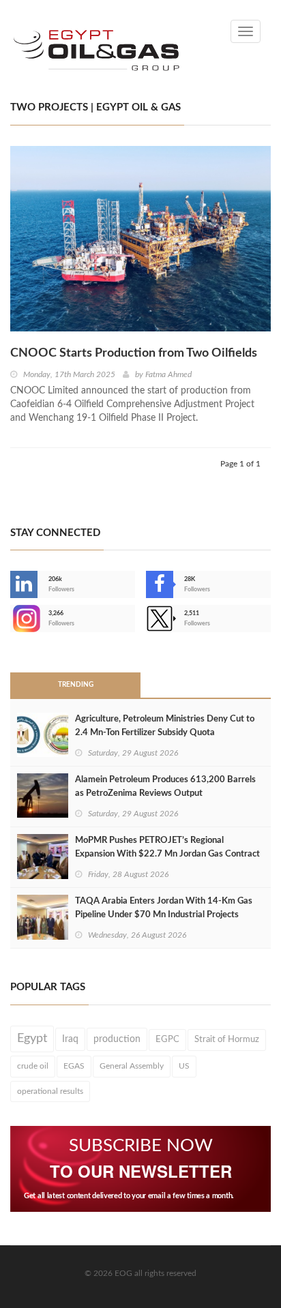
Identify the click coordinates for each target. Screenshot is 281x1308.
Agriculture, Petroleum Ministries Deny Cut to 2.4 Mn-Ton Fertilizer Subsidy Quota (164, 726)
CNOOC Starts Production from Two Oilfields (133, 353)
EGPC (167, 1039)
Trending (75, 684)
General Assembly (132, 1066)
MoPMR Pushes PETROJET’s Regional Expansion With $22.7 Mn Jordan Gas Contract (167, 847)
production (116, 1039)
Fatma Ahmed (168, 374)
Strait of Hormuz (226, 1039)
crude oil (32, 1066)
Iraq (70, 1039)
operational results (50, 1091)
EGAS (74, 1066)
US (184, 1066)
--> (11, 618)
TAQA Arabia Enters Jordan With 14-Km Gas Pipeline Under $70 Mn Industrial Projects (163, 908)
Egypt (32, 1038)
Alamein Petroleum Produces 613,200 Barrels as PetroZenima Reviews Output (165, 786)
